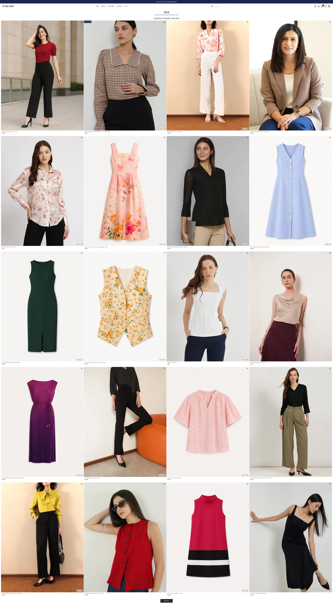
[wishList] (315, 6)
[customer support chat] (329, 6)
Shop (97, 6)
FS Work (119, 6)
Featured (111, 6)
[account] (319, 6)
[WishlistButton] (81, 22)
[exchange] (325, 6)
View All (166, 601)
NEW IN (104, 6)
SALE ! (126, 6)
